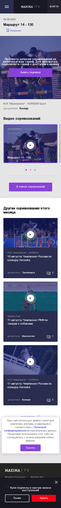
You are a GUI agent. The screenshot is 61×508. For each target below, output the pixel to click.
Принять (30, 447)
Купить (44, 498)
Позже (17, 498)
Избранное (15, 30)
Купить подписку (30, 72)
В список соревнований (30, 187)
